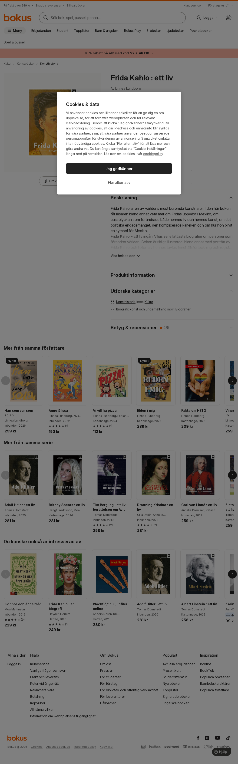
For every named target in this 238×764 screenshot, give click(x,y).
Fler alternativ (119, 182)
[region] (119, 143)
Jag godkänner (119, 168)
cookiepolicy (153, 154)
